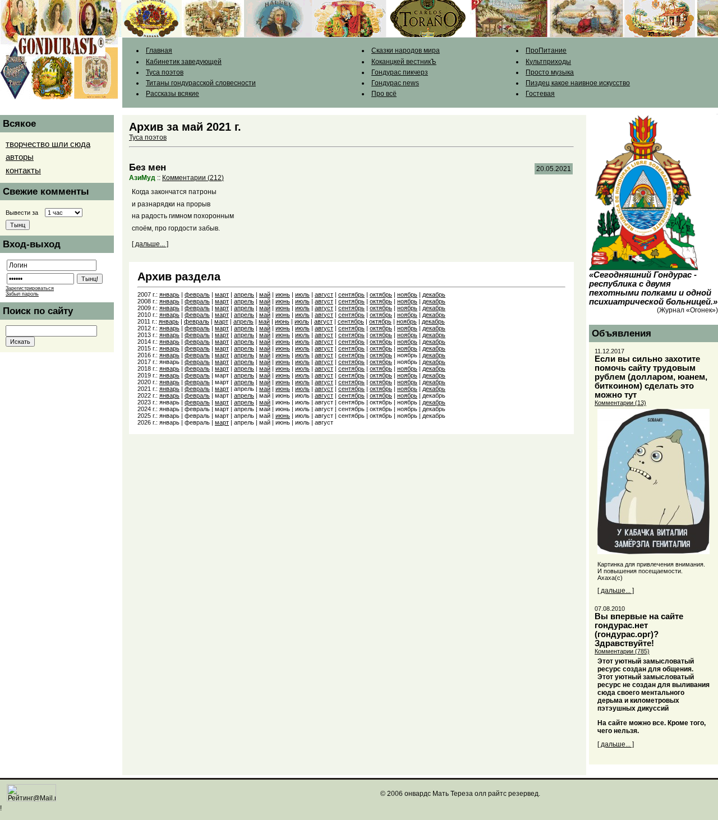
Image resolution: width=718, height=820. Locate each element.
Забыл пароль (22, 294)
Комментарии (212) (193, 178)
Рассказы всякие (172, 94)
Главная (159, 50)
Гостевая (540, 94)
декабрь (433, 294)
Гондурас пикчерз (399, 72)
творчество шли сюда (48, 144)
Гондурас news (395, 83)
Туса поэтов (164, 72)
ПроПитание (546, 50)
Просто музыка (550, 72)
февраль (197, 294)
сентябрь (351, 294)
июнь (282, 294)
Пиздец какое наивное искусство (578, 83)
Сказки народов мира (405, 50)
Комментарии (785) (622, 651)
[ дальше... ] (150, 244)
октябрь (381, 294)
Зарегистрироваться (30, 288)
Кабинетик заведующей (184, 62)
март (222, 294)
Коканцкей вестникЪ (403, 62)
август (324, 294)
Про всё (384, 94)
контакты (23, 170)
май (264, 294)
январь (169, 294)
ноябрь (407, 294)
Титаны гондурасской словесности (201, 83)
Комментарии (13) (620, 402)
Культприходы (548, 62)
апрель (244, 294)
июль (302, 294)
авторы (20, 157)
